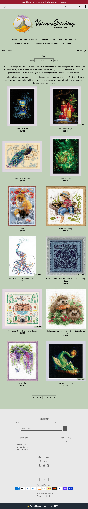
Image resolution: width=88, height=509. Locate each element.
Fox (22, 228)
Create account (70, 7)
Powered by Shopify (44, 496)
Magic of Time (22, 129)
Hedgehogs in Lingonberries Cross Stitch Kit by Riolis (66, 332)
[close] (85, 506)
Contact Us (44, 461)
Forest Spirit (66, 178)
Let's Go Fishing (65, 228)
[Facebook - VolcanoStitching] (78, 51)
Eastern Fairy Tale (22, 178)
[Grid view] (55, 60)
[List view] (57, 60)
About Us (65, 442)
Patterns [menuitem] (67, 44)
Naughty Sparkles (66, 383)
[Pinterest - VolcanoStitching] (85, 51)
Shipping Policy (22, 449)
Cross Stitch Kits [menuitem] (23, 44)
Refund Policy (22, 444)
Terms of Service (22, 447)
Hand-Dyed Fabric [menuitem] (66, 40)
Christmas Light (65, 129)
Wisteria (22, 383)
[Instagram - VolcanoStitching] (81, 51)
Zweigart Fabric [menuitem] (48, 40)
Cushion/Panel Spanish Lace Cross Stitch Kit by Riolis (65, 279)
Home (4, 50)
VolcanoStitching (47, 493)
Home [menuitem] (14, 40)
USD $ (43, 480)
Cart (82, 7)
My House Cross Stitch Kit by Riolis (22, 331)
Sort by (32, 60)
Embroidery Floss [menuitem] (28, 40)
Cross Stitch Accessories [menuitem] (47, 44)
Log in (60, 7)
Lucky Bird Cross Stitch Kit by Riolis (22, 278)
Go (65, 428)
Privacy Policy (22, 442)
